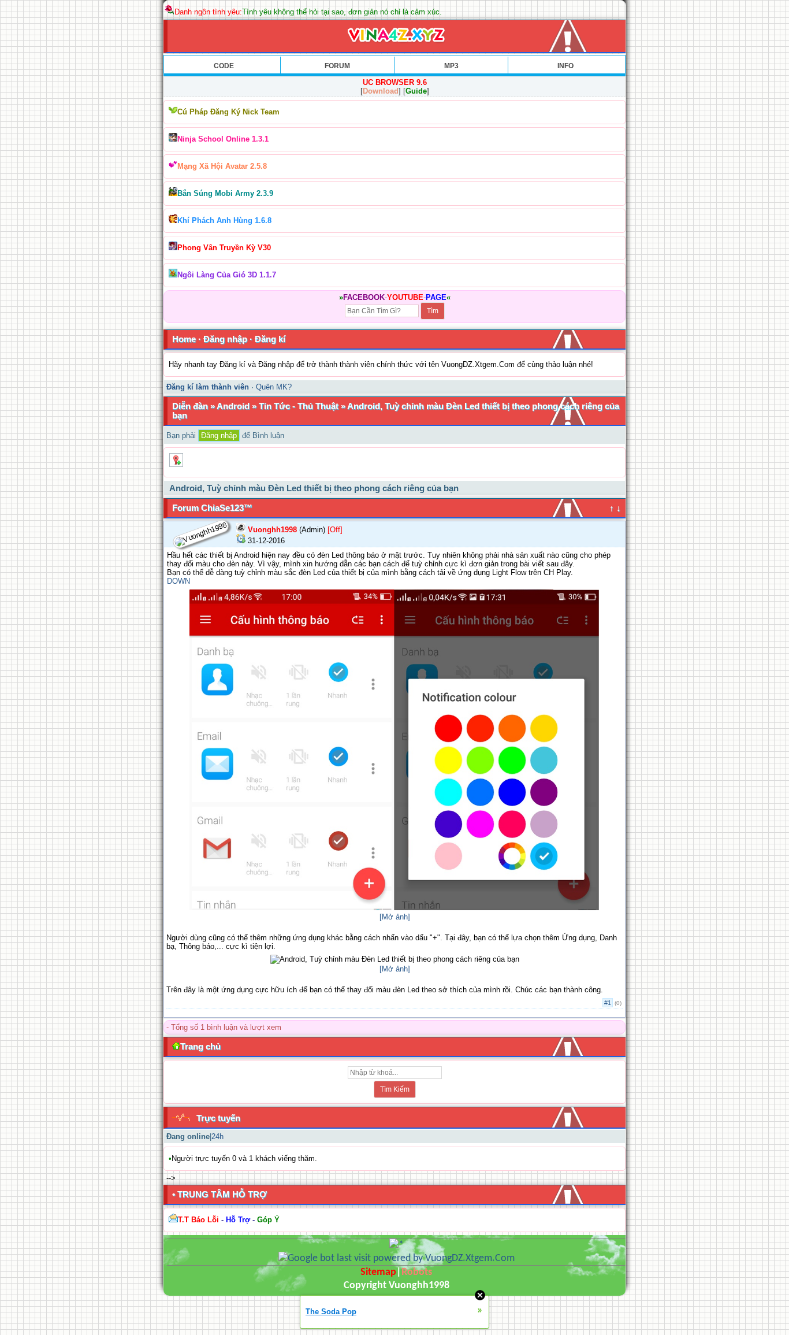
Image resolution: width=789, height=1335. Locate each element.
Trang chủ (200, 1046)
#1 (607, 1002)
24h (217, 1136)
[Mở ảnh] (394, 917)
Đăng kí (270, 339)
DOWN (178, 581)
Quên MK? (274, 387)
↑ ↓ (615, 508)
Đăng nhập (225, 339)
